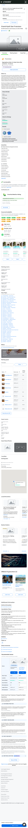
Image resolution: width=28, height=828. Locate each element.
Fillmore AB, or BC (8, 408)
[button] (13, 198)
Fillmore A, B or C (8, 404)
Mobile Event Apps (4, 777)
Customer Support (4, 789)
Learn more (8, 187)
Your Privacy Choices (5, 791)
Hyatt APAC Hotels (6, 585)
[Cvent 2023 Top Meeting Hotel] (9, 133)
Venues (3, 4)
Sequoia (6, 392)
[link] (10, 531)
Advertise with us (4, 799)
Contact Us (3, 787)
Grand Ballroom (8, 379)
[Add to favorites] (26, 28)
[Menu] (1, 2)
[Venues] (25, 2)
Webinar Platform (4, 783)
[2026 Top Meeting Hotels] (4, 133)
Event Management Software (6, 773)
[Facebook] (2, 643)
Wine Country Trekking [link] (8, 536)
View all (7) (3, 178)
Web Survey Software (5, 781)
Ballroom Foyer (8, 387)
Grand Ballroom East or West (9, 375)
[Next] (26, 53)
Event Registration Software (6, 775)
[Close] (24, 9)
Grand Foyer (7, 383)
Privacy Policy (3, 794)
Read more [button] (5, 514)
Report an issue (4, 764)
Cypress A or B (8, 396)
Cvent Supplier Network (5, 769)
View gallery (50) (21, 48)
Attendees (3, 362)
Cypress (6, 400)
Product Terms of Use (5, 796)
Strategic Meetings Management (7, 779)
